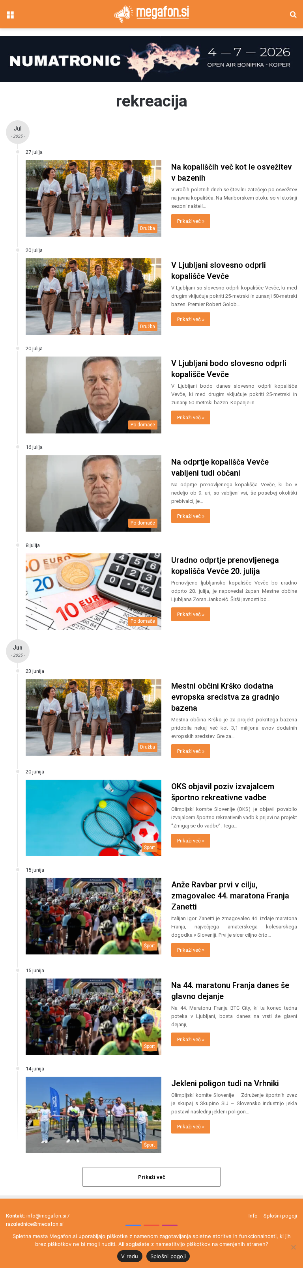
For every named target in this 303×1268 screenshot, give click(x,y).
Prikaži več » (190, 221)
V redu (129, 1256)
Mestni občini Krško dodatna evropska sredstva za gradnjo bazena (225, 697)
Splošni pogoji (280, 1216)
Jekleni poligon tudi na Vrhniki (225, 1083)
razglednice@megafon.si (35, 1224)
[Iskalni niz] (293, 17)
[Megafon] (151, 14)
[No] (293, 1247)
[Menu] (10, 17)
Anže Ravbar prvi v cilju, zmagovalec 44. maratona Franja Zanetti (230, 895)
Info (253, 1216)
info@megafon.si (46, 1216)
